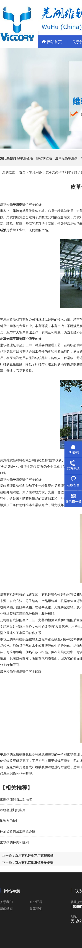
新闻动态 (6, 908)
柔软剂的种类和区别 (14, 842)
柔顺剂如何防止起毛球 (16, 799)
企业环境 (36, 901)
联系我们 (36, 908)
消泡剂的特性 (9, 820)
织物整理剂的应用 (13, 810)
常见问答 (35, 172)
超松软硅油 (44, 158)
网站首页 (54, 41)
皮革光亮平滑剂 (66, 158)
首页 (22, 172)
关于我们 (6, 901)
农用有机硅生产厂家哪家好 (34, 855)
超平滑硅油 (25, 158)
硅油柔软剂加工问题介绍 (17, 831)
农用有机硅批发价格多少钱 (34, 862)
